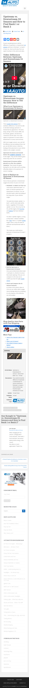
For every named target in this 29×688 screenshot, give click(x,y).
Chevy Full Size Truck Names (11, 553)
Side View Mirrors (8, 606)
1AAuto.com (10, 679)
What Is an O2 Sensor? (12, 341)
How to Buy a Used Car (10, 575)
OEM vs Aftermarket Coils (10, 593)
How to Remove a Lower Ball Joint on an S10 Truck (14, 579)
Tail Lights (6, 609)
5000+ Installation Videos (10, 683)
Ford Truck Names (8, 566)
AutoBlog (6, 642)
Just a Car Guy (7, 661)
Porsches (21, 209)
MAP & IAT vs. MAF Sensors (11, 586)
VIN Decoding (7, 621)
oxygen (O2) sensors (12, 124)
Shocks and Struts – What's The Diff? (13, 602)
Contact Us (22, 683)
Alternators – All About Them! (11, 547)
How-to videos (10, 347)
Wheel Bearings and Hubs (10, 628)
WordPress (24, 686)
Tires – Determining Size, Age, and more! (14, 615)
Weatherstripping (8, 625)
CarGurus (6, 648)
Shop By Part (7, 527)
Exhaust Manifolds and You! (11, 559)
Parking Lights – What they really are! (13, 599)
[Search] (23, 511)
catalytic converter (15, 154)
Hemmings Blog (8, 651)
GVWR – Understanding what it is (12, 569)
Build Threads (7, 645)
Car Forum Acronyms (9, 550)
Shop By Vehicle (8, 530)
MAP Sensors (7, 590)
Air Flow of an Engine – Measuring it (13, 544)
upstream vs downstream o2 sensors (12, 410)
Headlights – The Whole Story (11, 572)
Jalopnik (6, 658)
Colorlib (13, 686)
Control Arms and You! (9, 556)
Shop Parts (19, 679)
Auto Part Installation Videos (11, 523)
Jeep (11, 220)
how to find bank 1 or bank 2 (10, 407)
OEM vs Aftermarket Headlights (12, 596)
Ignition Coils (7, 583)
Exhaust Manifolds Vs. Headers (12, 563)
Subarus (11, 211)
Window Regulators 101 (10, 631)
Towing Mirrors (8, 618)
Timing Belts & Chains (9, 612)
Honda (24, 220)
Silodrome (6, 664)
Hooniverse (7, 654)
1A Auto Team (16, 31)
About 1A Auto (7, 520)
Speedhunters (7, 667)
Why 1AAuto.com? (8, 533)
